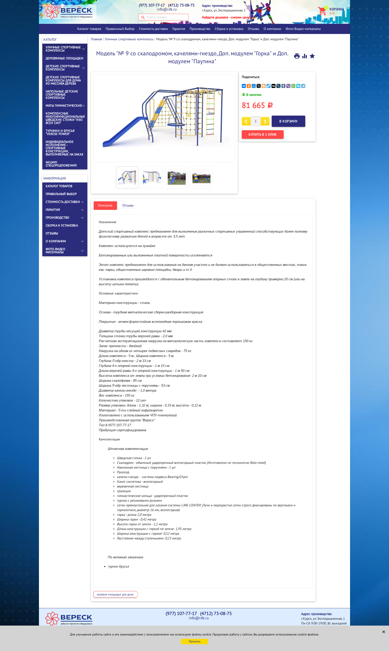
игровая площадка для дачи (115, 594)
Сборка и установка (229, 29)
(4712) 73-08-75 (181, 5)
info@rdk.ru (167, 9)
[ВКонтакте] (244, 86)
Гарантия (178, 29)
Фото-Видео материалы (303, 29)
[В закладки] (312, 56)
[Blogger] (264, 86)
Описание (105, 205)
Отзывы (253, 29)
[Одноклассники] (249, 86)
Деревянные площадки (64, 58)
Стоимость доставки (153, 29)
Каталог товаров (89, 29)
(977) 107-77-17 (152, 5)
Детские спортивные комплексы (63, 67)
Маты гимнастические (64, 106)
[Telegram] (303, 86)
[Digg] (273, 86)
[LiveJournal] (278, 86)
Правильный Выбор (120, 29)
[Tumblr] (283, 86)
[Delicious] (269, 86)
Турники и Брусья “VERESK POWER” (60, 132)
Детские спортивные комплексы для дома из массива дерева (63, 80)
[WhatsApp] (293, 86)
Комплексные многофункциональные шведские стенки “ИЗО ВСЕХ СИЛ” (65, 118)
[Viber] (288, 86)
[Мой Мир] (254, 86)
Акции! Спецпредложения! (61, 163)
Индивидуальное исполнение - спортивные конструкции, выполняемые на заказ (64, 148)
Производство (200, 29)
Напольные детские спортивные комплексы (62, 95)
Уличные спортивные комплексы (63, 48)
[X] (259, 86)
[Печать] (297, 56)
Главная (96, 39)
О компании (272, 29)
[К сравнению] (305, 56)
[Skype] (298, 86)
